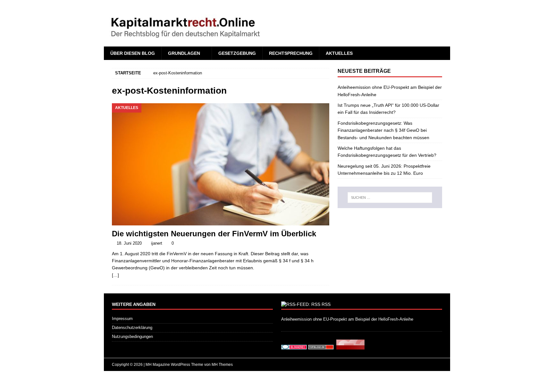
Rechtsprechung (291, 53)
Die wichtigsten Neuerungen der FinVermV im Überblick (214, 233)
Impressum (122, 318)
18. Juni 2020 (129, 243)
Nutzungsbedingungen (132, 336)
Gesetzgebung (237, 53)
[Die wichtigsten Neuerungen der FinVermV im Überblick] (220, 164)
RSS (326, 304)
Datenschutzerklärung (132, 327)
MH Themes (222, 364)
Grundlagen (184, 53)
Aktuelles (339, 53)
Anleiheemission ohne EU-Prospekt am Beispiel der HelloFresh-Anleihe (347, 319)
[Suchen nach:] (390, 197)
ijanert (156, 243)
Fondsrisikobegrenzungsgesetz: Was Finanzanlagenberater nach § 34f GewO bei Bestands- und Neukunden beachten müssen (383, 130)
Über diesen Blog (132, 53)
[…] (115, 275)
